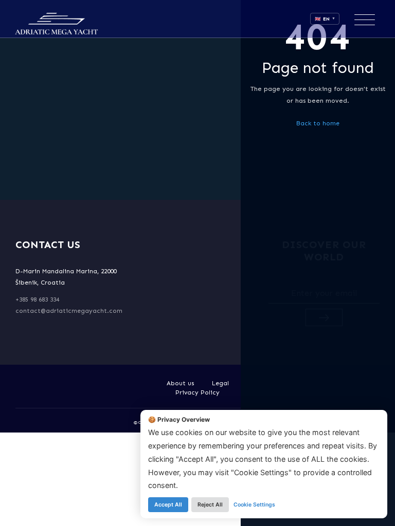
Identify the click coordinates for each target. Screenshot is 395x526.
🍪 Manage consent (35, 513)
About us (180, 383)
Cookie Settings (254, 504)
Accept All (168, 504)
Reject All (210, 504)
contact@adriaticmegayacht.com (68, 310)
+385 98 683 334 (37, 299)
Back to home (317, 123)
